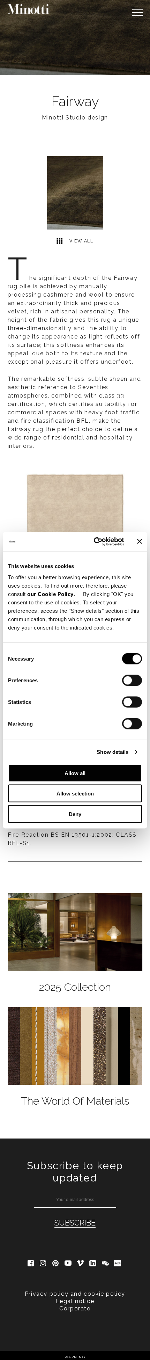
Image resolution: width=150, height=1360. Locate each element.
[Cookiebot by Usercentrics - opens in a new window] (94, 541)
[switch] (132, 680)
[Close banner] (139, 541)
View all (80, 241)
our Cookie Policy (50, 594)
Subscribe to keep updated (75, 1171)
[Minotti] (29, 9)
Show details (112, 752)
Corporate (74, 1308)
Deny (75, 814)
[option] (75, 37)
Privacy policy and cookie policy (75, 1293)
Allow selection (75, 794)
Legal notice (74, 1301)
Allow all (75, 773)
